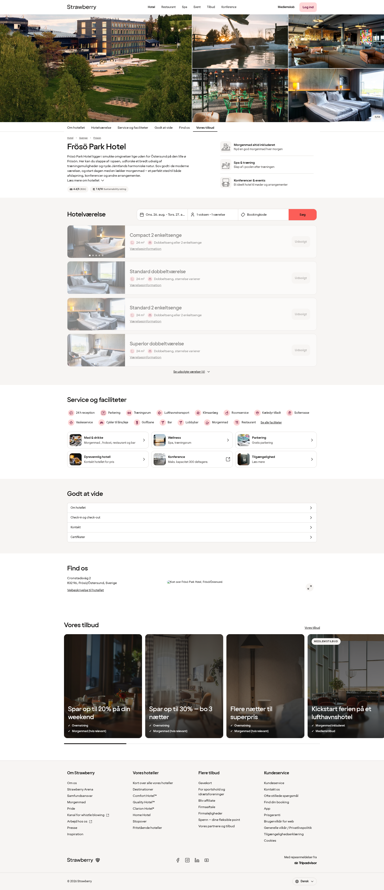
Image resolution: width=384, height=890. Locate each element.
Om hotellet (76, 128)
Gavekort (205, 783)
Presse (72, 828)
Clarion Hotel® (143, 808)
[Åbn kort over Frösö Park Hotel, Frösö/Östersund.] (310, 587)
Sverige (83, 138)
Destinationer (143, 789)
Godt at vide (164, 128)
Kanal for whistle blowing (85, 815)
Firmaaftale (206, 807)
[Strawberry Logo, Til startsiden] (81, 7)
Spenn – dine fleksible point (219, 820)
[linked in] (197, 860)
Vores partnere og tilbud (216, 826)
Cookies (270, 840)
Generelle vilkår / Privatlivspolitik (288, 828)
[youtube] (206, 860)
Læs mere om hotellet (83, 180)
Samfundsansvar (80, 796)
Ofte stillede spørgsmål (281, 796)
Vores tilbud (205, 128)
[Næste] (119, 242)
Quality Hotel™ (144, 802)
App (267, 808)
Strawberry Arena (80, 789)
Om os (72, 783)
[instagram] (187, 860)
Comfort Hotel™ (145, 796)
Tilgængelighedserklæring (284, 834)
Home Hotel (142, 815)
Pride (71, 808)
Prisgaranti (272, 815)
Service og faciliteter (133, 128)
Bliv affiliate (206, 800)
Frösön (97, 138)
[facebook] (177, 860)
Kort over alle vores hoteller (153, 783)
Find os (184, 128)
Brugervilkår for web (279, 821)
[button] (96, 241)
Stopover (140, 821)
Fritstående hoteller (147, 828)
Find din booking (276, 802)
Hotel (70, 138)
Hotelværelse (101, 128)
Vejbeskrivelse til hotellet (85, 590)
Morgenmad (76, 802)
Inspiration (75, 834)
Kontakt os (272, 789)
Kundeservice (274, 783)
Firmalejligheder (210, 813)
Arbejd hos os (77, 821)
